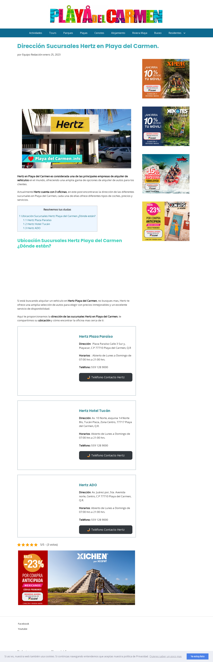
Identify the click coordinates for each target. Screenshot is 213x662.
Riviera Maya (139, 33)
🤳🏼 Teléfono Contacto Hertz (106, 377)
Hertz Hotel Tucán (36, 224)
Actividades (35, 33)
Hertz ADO (31, 228)
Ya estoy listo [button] (198, 656)
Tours (52, 33)
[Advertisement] (76, 83)
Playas (83, 33)
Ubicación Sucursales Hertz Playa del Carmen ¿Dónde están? (57, 216)
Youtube (22, 628)
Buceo (158, 33)
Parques (68, 33)
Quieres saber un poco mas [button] (166, 656)
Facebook (23, 623)
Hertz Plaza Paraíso (37, 220)
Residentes (175, 33)
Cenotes (99, 33)
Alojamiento (118, 33)
